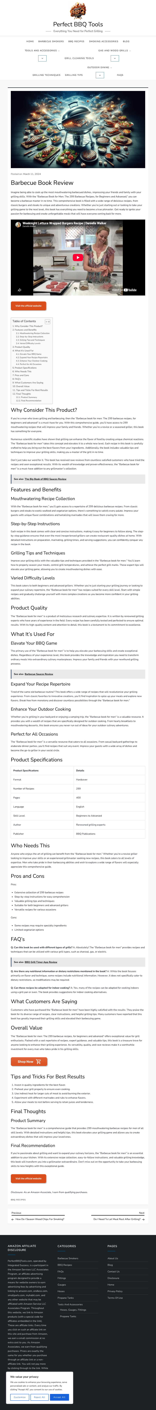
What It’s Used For (24, 350)
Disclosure (113, 1278)
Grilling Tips (74, 75)
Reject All (39, 1397)
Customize (20, 1397)
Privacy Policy (115, 1291)
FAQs (120, 75)
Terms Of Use (115, 1298)
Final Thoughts (23, 393)
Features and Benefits (26, 329)
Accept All (59, 1397)
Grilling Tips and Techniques (32, 340)
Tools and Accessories (41, 50)
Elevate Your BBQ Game (30, 354)
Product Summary (29, 397)
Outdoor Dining (98, 67)
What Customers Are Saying (29, 382)
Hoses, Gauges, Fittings (73, 1310)
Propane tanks (66, 1298)
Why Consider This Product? (29, 326)
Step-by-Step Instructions (31, 336)
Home (30, 41)
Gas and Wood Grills (113, 50)
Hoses (61, 1291)
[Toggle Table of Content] (46, 321)
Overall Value (23, 386)
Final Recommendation (31, 400)
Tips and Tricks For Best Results (32, 390)
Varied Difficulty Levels (30, 343)
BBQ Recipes (76, 41)
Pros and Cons (22, 375)
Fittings (62, 1278)
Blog (126, 41)
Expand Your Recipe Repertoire (34, 357)
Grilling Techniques (47, 75)
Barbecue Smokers (51, 41)
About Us (113, 1258)
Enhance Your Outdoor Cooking (33, 361)
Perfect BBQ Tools (78, 24)
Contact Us (114, 1271)
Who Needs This (23, 371)
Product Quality (22, 346)
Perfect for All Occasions (30, 364)
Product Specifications (26, 367)
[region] (39, 1388)
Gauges (62, 1284)
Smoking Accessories (104, 41)
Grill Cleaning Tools (79, 58)
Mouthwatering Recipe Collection (35, 333)
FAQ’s (18, 378)
